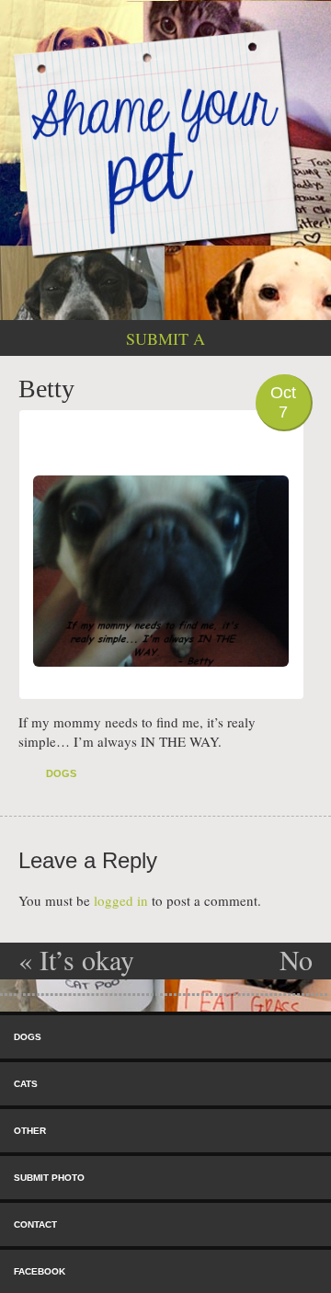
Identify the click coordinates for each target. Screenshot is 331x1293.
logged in (121, 900)
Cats (26, 1084)
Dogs (61, 773)
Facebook (39, 1271)
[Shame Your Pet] (165, 142)
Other (30, 1131)
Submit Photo (49, 1178)
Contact (35, 1224)
